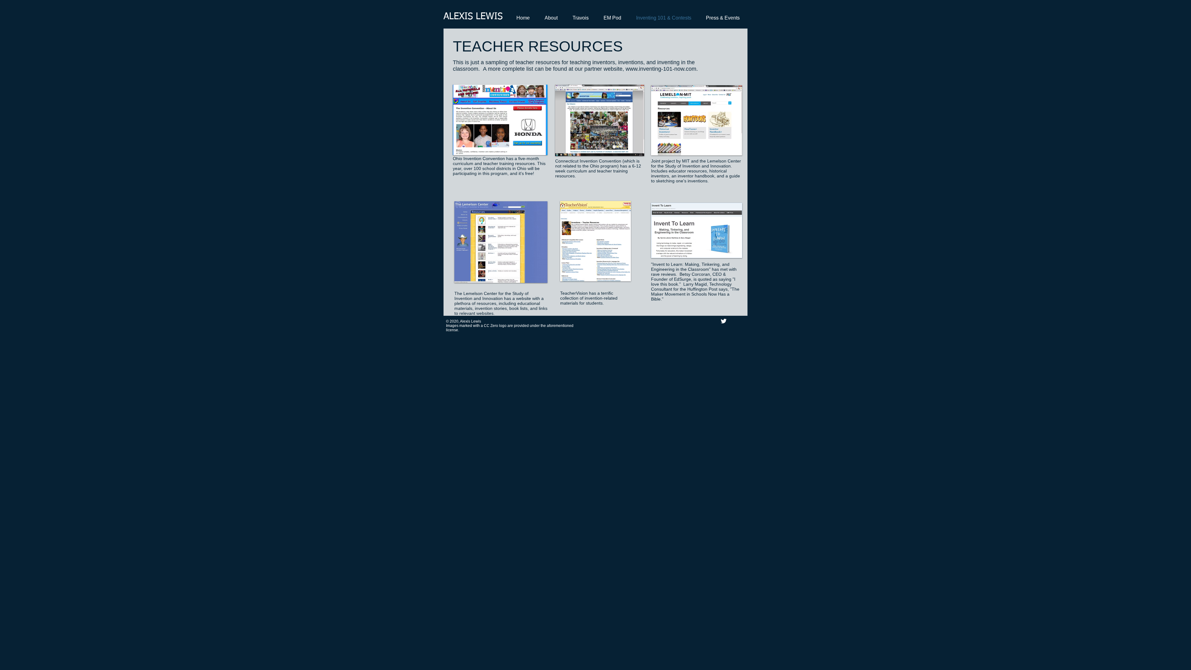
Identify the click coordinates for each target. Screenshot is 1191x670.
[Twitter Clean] (723, 321)
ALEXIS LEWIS (473, 16)
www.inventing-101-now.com (661, 69)
